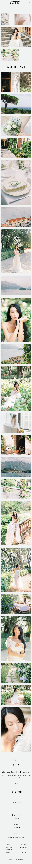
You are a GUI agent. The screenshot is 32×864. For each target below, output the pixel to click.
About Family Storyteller (8, 848)
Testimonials (23, 848)
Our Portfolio (8, 852)
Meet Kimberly (23, 844)
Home (8, 844)
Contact (23, 852)
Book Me (16, 783)
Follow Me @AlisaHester (16, 802)
